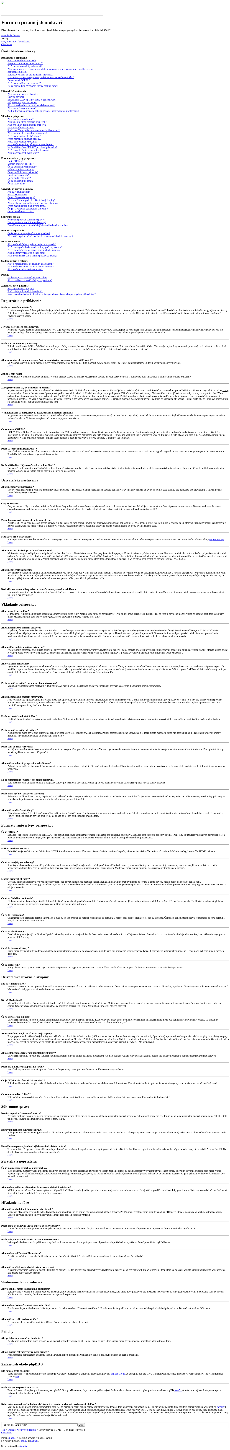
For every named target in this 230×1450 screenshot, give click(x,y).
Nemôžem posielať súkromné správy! (26, 219)
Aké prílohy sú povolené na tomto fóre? (27, 277)
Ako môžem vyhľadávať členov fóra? (26, 252)
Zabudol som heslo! (17, 71)
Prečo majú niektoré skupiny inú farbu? (27, 205)
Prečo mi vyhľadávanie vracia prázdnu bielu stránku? (34, 250)
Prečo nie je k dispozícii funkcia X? (25, 291)
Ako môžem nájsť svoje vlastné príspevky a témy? (32, 255)
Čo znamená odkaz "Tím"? (21, 211)
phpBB (12, 1438)
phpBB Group (216, 539)
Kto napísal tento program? (21, 288)
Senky (24, 1440)
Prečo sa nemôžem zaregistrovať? (24, 83)
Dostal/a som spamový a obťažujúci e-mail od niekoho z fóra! (38, 225)
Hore (10, 318)
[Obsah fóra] (52, 14)
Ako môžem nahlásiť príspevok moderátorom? (31, 144)
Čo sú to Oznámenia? (18, 175)
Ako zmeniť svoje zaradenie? (22, 108)
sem (17, 1376)
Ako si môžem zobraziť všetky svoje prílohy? (30, 280)
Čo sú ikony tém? (16, 183)
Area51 (178, 1390)
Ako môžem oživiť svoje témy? (23, 153)
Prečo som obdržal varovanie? (22, 141)
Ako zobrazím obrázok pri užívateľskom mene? (31, 105)
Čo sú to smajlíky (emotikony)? (23, 166)
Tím (3, 1429)
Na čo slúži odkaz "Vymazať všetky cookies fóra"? (33, 86)
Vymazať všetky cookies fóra (22, 1429)
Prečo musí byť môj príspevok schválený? (28, 150)
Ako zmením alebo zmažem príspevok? (27, 122)
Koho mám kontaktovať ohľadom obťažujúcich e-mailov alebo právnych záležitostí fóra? (52, 294)
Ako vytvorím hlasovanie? (21, 127)
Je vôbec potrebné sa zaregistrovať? (25, 63)
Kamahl (34, 1440)
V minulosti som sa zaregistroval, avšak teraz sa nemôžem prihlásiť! (41, 77)
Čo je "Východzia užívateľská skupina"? (28, 208)
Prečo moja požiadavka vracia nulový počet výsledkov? (35, 247)
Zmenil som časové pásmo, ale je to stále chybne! (32, 99)
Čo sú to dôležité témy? (19, 178)
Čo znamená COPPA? (19, 80)
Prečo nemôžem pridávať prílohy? (24, 138)
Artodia (23, 1446)
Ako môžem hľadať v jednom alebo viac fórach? (32, 244)
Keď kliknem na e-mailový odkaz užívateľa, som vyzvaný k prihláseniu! (43, 111)
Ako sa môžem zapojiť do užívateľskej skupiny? (31, 200)
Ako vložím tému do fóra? (20, 119)
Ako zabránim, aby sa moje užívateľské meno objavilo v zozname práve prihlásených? (50, 69)
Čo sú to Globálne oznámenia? (23, 172)
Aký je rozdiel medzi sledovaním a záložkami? (31, 263)
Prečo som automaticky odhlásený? (25, 66)
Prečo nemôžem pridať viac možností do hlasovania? (34, 130)
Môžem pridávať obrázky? (21, 169)
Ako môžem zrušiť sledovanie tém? (25, 269)
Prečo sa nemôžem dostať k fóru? (24, 136)
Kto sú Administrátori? (19, 191)
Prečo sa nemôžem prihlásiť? (22, 60)
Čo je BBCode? (15, 161)
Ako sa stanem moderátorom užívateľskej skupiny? (33, 203)
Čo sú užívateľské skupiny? (21, 197)
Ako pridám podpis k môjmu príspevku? (27, 124)
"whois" (221, 1407)
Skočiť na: (9, 1424)
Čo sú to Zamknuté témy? (20, 180)
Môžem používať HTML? (20, 164)
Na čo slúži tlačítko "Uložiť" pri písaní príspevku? (32, 147)
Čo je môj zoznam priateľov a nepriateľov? (29, 233)
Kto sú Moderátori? (17, 194)
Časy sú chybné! (16, 97)
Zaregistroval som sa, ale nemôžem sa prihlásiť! (31, 74)
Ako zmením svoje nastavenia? (23, 94)
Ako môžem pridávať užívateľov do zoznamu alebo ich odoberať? (40, 236)
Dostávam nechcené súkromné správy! (27, 222)
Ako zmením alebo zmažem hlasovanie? (27, 133)
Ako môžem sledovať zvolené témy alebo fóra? (31, 266)
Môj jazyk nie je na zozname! (22, 102)
